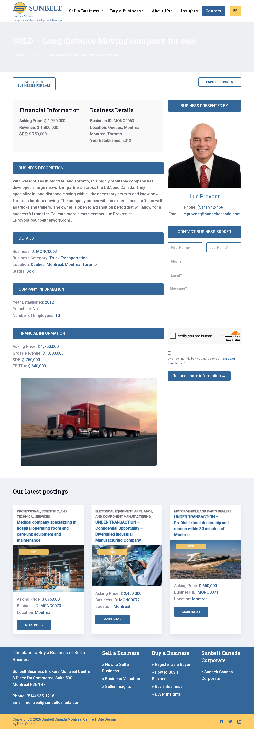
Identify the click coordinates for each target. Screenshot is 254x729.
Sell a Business (84, 10)
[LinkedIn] (239, 722)
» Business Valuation (121, 678)
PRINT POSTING (217, 82)
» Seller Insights (116, 686)
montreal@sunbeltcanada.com (53, 702)
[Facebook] (221, 722)
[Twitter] (230, 722)
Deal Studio (26, 724)
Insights (189, 10)
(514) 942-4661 (211, 207)
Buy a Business (125, 10)
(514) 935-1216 (40, 696)
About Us (161, 10)
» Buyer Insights (166, 694)
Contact (213, 10)
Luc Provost (205, 196)
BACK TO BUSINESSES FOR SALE (34, 83)
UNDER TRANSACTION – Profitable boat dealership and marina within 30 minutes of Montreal (201, 525)
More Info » (113, 619)
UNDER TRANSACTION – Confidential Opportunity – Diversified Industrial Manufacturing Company (119, 531)
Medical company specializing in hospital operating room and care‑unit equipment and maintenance (46, 531)
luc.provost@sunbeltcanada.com (210, 214)
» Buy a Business (167, 686)
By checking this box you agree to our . (201, 361)
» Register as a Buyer (171, 664)
